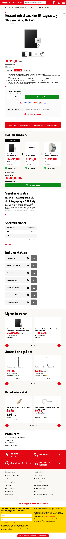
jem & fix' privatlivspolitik (50, 516)
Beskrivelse (12, 125)
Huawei (7, 13)
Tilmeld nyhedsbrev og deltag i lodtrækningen (33, 535)
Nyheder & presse (39, 478)
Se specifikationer (17, 87)
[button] (31, 345)
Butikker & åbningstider (12, 475)
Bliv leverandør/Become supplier (43, 494)
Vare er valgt (12, 168)
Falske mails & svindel (11, 498)
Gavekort (8, 485)
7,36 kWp (18, 70)
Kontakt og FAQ (10, 482)
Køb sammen (38, 125)
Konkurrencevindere (40, 488)
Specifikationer (25, 125)
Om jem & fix (38, 482)
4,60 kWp (9, 70)
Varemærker (9, 494)
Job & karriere (38, 475)
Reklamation (9, 491)
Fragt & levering (9, 488)
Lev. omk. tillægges (10, 64)
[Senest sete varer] (64, 13)
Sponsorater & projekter (41, 485)
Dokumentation (52, 125)
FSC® (36, 491)
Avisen (7, 478)
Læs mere (8, 87)
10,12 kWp (27, 70)
